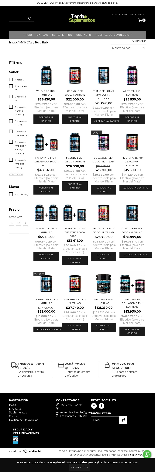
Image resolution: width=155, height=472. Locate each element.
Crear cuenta (119, 14)
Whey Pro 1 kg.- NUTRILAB (46, 93)
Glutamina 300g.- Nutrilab (46, 301)
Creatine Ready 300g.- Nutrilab (132, 230)
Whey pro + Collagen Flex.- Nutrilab (132, 303)
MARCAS (42, 34)
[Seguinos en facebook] (101, 406)
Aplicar (25, 223)
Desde (11, 217)
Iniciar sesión (137, 14)
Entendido (79, 467)
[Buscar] (30, 18)
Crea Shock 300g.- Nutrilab (75, 93)
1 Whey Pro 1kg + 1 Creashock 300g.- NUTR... (46, 161)
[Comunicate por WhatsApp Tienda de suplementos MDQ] (147, 454)
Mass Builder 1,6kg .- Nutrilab (75, 159)
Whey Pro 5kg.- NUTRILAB (103, 301)
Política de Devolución (113, 34)
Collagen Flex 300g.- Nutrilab (103, 159)
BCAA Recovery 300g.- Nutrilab (103, 230)
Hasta (18, 217)
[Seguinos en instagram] (94, 406)
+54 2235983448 (71, 405)
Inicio (28, 34)
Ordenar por (139, 40)
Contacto (83, 34)
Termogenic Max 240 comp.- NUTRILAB (104, 95)
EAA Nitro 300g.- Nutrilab (75, 301)
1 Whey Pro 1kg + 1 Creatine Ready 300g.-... (75, 232)
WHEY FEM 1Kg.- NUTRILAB (132, 93)
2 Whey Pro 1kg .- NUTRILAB (46, 230)
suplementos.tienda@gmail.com (77, 412)
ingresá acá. (135, 455)
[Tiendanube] (25, 452)
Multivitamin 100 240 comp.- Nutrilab (132, 161)
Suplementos (62, 34)
